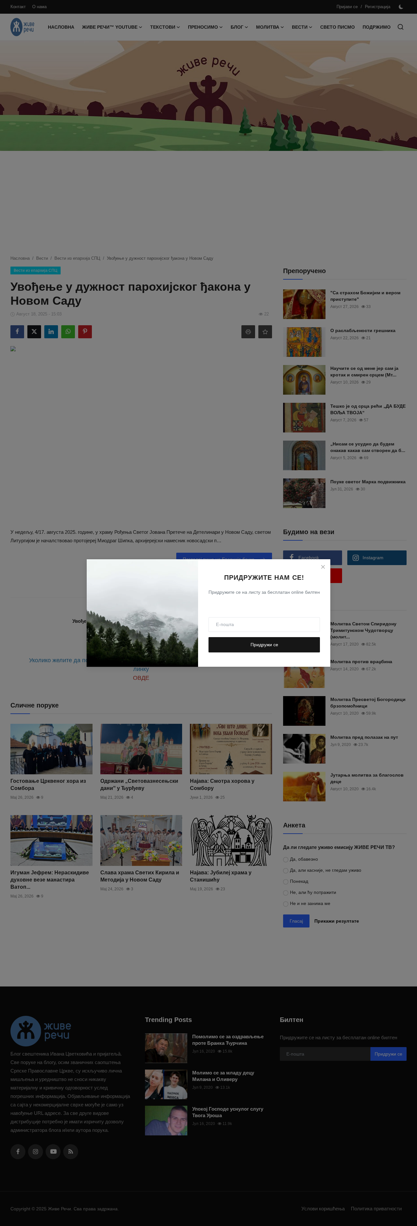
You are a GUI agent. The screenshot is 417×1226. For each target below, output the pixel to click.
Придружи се (264, 644)
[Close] (322, 566)
